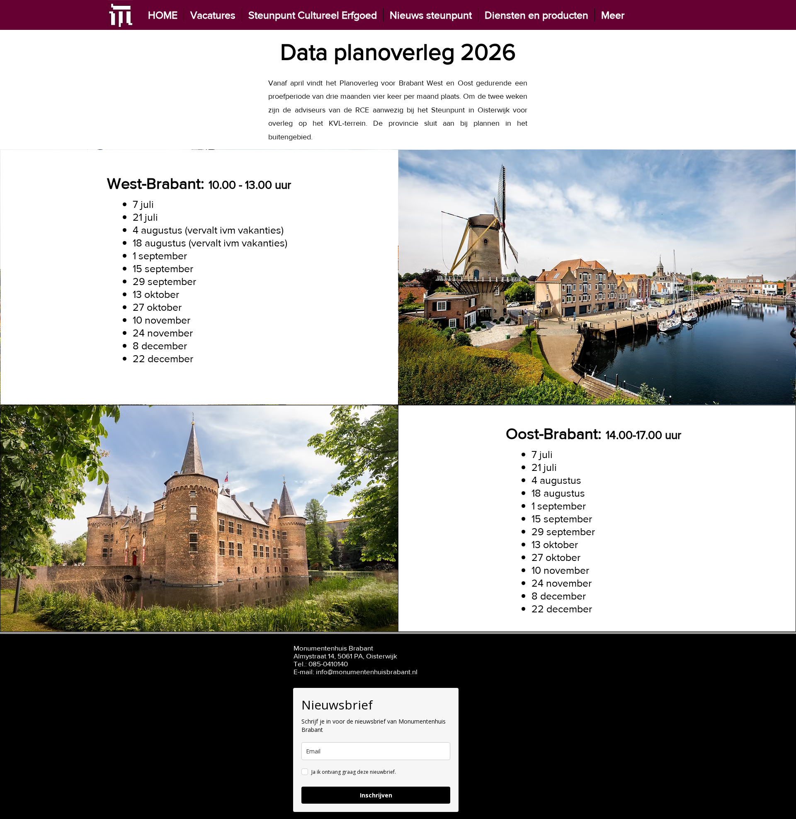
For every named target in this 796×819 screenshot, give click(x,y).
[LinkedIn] (548, 659)
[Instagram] (569, 659)
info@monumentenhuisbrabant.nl (366, 671)
